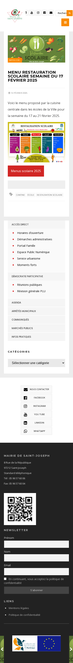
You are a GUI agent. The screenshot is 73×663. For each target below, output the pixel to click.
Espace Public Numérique (33, 252)
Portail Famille (26, 245)
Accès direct (20, 224)
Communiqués (20, 319)
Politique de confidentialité (24, 615)
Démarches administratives (34, 239)
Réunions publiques (29, 285)
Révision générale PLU (31, 291)
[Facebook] (44, 13)
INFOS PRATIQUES (21, 336)
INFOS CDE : (15, 60)
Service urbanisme (28, 258)
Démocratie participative (27, 276)
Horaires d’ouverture (30, 233)
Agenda (16, 302)
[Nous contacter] (51, 13)
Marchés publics (22, 328)
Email (7, 565)
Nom (7, 551)
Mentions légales (19, 608)
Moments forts (27, 265)
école (30, 195)
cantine (20, 195)
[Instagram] (38, 13)
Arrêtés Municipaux (24, 311)
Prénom (9, 538)
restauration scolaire (49, 195)
